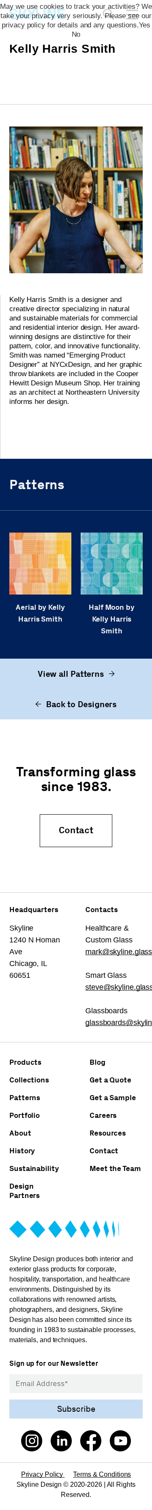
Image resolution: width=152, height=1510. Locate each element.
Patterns (24, 1097)
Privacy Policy (43, 1474)
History (22, 1150)
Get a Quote (110, 1080)
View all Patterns (71, 674)
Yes (144, 25)
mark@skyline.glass (118, 951)
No (76, 34)
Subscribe (76, 1409)
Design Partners (24, 1191)
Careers (103, 1115)
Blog (98, 1062)
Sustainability (34, 1168)
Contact (76, 830)
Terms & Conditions (102, 1474)
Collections (29, 1080)
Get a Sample (113, 1097)
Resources (108, 1133)
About (20, 1133)
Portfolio (24, 1115)
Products (25, 1062)
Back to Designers (81, 704)
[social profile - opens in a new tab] (31, 1442)
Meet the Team (115, 1168)
